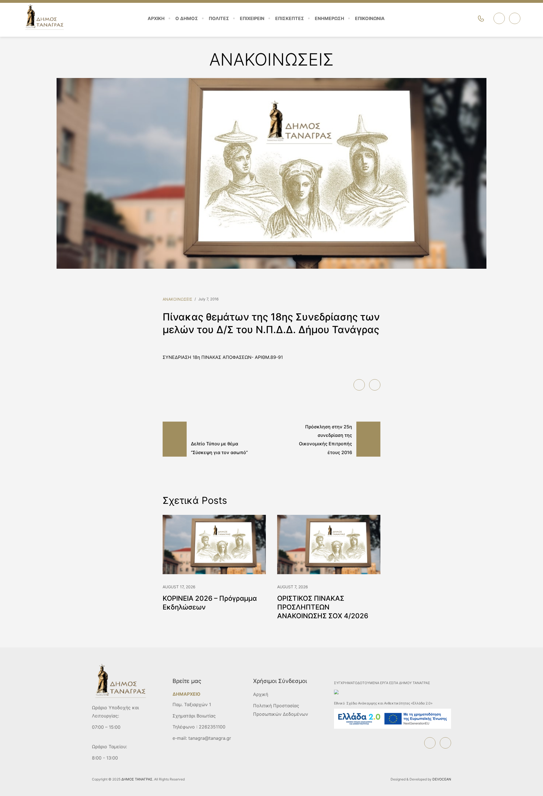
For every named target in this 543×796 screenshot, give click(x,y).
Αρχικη (156, 18)
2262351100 (212, 727)
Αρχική (260, 694)
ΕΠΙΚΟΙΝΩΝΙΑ (370, 18)
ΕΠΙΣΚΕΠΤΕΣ (289, 18)
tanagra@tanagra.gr (209, 738)
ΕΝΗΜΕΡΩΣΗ (329, 18)
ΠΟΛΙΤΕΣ (219, 18)
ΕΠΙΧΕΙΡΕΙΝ (252, 18)
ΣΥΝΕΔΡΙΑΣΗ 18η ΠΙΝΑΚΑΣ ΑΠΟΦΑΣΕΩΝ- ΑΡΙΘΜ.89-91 (223, 357)
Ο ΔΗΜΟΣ (186, 18)
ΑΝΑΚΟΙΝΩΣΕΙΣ (177, 299)
